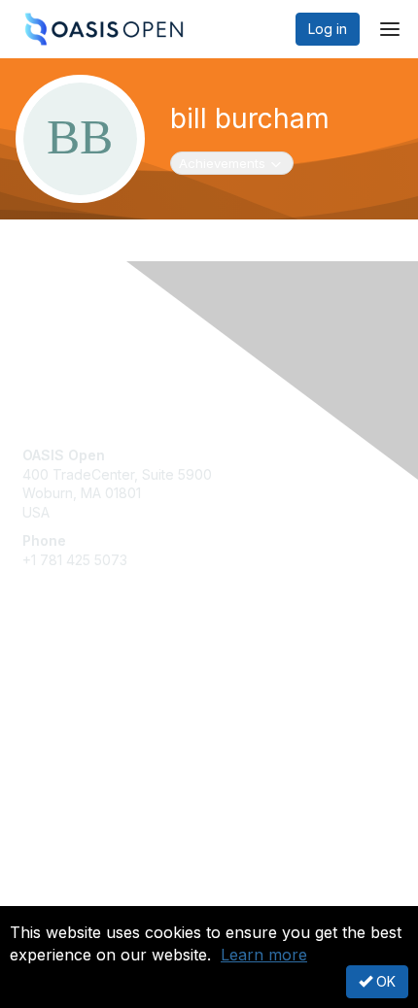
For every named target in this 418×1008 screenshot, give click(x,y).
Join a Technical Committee (110, 733)
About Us (51, 898)
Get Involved (63, 676)
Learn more (264, 954)
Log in (327, 28)
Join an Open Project (90, 704)
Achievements (232, 162)
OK (384, 981)
